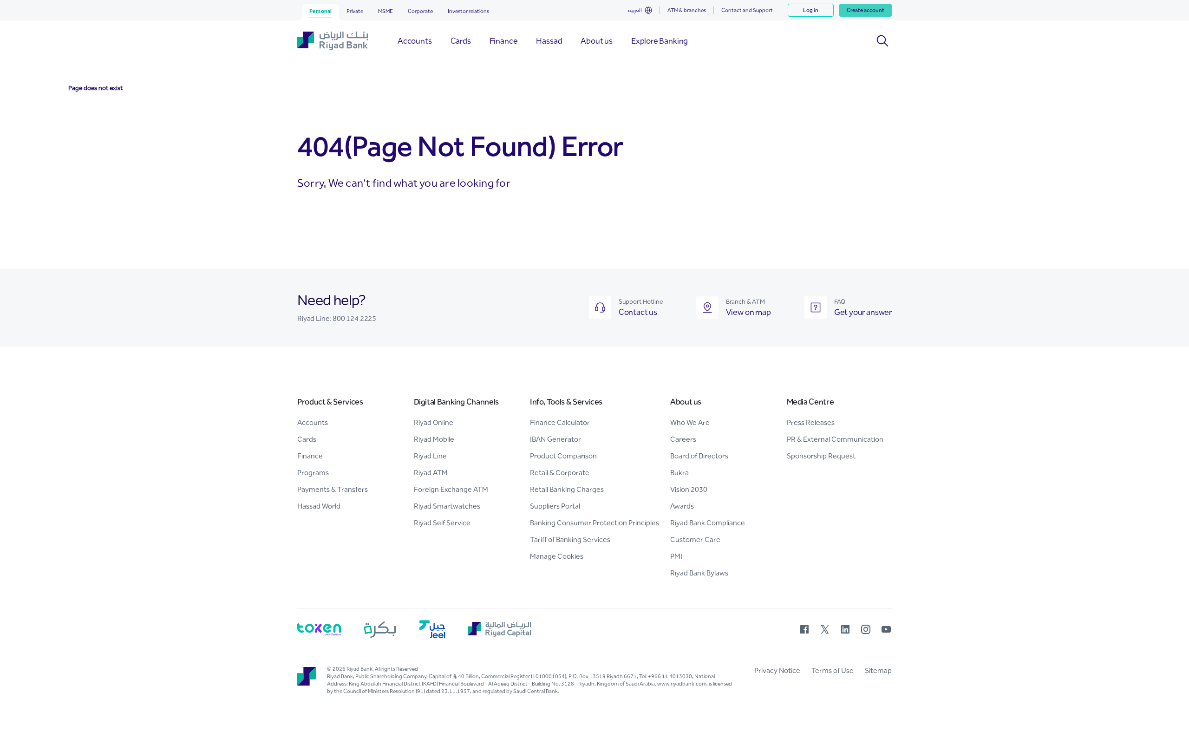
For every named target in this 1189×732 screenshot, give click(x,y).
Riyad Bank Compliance (707, 522)
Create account (865, 10)
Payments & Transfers (332, 489)
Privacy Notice (777, 670)
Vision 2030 (688, 489)
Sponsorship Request (821, 455)
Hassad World (318, 506)
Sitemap (878, 670)
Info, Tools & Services (566, 402)
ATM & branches (686, 10)
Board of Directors (699, 455)
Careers (683, 439)
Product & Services (330, 402)
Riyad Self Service (442, 522)
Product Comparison (563, 455)
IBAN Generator (555, 439)
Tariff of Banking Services (570, 539)
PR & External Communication (835, 439)
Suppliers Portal (555, 506)
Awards (682, 506)
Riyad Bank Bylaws (699, 573)
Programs (313, 472)
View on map (748, 312)
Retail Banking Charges (567, 489)
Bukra (679, 472)
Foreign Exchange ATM (451, 489)
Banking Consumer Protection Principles (594, 522)
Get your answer (863, 312)
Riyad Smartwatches (447, 506)
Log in (810, 10)
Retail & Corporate (559, 472)
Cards (306, 439)
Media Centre (810, 402)
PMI (676, 556)
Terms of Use (832, 670)
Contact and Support (747, 10)
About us (685, 402)
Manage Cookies (556, 556)
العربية (635, 10)
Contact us (638, 312)
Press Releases (811, 422)
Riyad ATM (431, 472)
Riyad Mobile (434, 439)
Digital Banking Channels (456, 402)
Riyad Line (430, 455)
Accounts (312, 422)
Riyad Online (433, 422)
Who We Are (690, 422)
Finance (310, 455)
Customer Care (695, 539)
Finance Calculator (560, 422)
